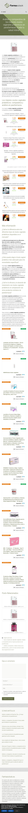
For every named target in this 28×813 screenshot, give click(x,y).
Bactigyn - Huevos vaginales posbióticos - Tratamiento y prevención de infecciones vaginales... (14, 152)
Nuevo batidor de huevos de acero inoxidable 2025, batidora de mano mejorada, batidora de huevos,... (14, 198)
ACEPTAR (4, 810)
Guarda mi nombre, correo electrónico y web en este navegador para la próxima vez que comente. (14, 693)
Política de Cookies (12, 806)
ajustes (11, 808)
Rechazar (11, 810)
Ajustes (17, 810)
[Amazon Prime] (23, 351)
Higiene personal (8, 637)
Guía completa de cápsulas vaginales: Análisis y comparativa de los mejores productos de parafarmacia (13, 641)
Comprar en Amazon (19, 353)
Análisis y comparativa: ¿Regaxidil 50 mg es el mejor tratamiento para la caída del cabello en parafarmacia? (12, 762)
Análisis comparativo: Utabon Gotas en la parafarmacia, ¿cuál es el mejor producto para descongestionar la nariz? (13, 647)
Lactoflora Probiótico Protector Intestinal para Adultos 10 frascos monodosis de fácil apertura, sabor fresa (13, 393)
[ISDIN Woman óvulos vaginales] (14, 365)
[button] (26, 12)
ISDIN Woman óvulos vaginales (14, 126)
